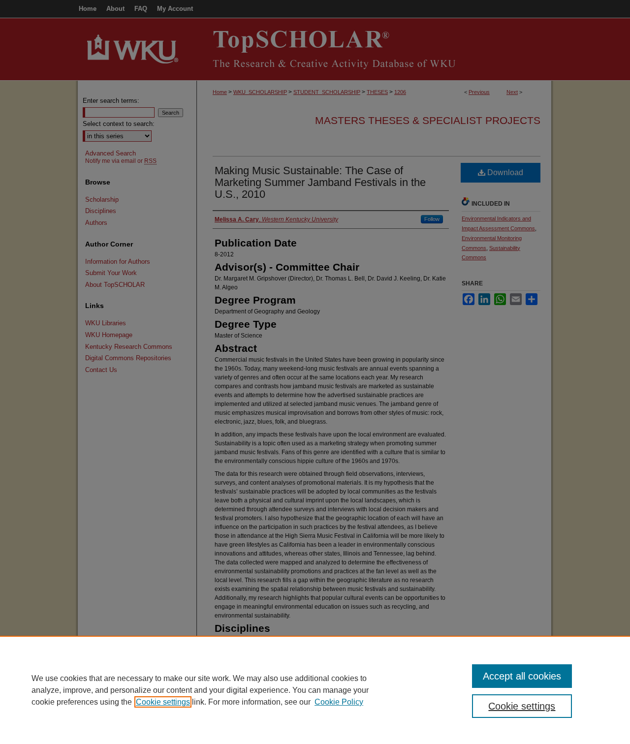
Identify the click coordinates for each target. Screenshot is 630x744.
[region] (315, 690)
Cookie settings (163, 702)
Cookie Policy (339, 702)
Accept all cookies (522, 676)
